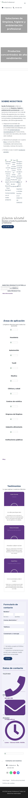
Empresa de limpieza (14, 414)
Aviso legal (6, 780)
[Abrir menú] (24, 3)
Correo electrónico (10, 620)
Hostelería (14, 337)
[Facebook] (18, 772)
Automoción (14, 350)
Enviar (8, 658)
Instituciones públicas (14, 440)
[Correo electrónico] (7, 772)
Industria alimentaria (14, 427)
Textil (14, 363)
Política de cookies (9, 783)
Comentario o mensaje (11, 633)
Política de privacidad (18, 780)
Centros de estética (14, 401)
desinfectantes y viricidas (11, 125)
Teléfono (7, 627)
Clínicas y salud (14, 389)
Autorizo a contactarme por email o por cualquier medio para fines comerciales (13, 652)
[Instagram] (14, 772)
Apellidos (17, 616)
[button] (2, 181)
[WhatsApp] (11, 772)
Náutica (14, 376)
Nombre (7, 611)
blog (4, 142)
